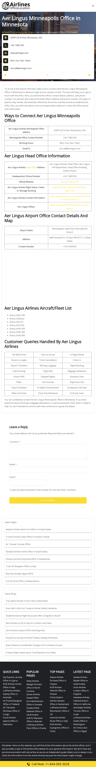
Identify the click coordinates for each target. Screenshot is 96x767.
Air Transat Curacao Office (18, 544)
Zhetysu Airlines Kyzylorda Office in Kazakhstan (28, 559)
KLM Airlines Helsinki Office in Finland (58, 690)
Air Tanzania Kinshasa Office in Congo (11, 711)
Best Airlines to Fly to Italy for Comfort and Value (29, 623)
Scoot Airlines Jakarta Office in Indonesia (10, 721)
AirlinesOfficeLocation (12, 32)
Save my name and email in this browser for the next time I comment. (44, 490)
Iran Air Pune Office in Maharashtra (22, 581)
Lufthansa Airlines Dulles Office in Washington (81, 721)
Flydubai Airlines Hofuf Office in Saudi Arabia (26, 551)
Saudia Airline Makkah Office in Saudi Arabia (34, 711)
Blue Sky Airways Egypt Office (19, 573)
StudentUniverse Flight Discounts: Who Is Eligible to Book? (33, 615)
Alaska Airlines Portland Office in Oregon (58, 680)
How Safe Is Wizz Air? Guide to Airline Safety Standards (31, 608)
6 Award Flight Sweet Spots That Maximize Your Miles (31, 652)
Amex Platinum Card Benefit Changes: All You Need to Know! (34, 645)
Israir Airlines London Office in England (81, 690)
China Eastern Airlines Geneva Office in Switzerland (59, 701)
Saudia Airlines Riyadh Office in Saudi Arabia (80, 680)
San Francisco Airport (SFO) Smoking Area (25, 630)
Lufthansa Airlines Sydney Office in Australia (11, 694)
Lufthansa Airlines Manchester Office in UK (59, 711)
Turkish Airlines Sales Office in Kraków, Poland (27, 536)
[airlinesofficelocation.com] (16, 5)
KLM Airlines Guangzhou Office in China (59, 728)
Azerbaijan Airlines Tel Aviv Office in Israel (82, 711)
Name (13, 464)
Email (12, 477)
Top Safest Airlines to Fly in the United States (27, 601)
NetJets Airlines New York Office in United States (28, 529)
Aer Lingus (29, 32)
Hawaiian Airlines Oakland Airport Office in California (82, 701)
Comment (14, 441)
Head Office (31, 167)
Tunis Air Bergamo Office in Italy (21, 566)
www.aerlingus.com (19, 53)
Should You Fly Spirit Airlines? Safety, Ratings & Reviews (32, 637)
